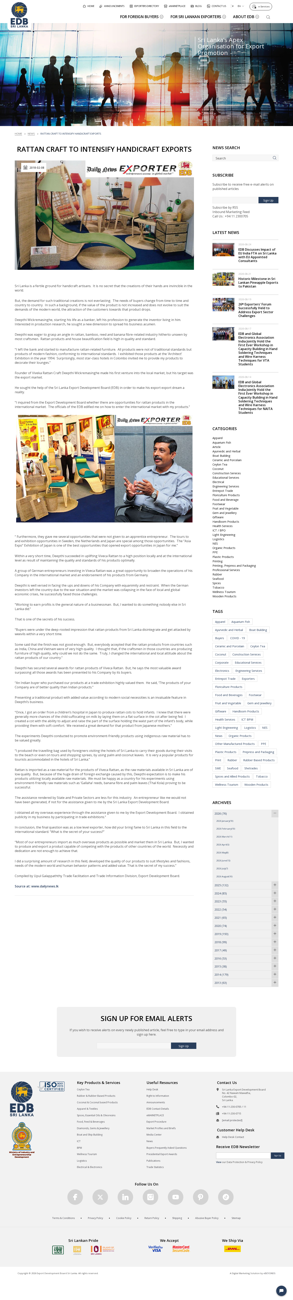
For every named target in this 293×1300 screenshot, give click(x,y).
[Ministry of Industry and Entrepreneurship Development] (21, 1139)
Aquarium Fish (221, 442)
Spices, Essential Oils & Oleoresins (96, 1115)
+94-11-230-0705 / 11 (234, 1106)
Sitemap (236, 1218)
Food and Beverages (229, 695)
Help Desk (152, 1089)
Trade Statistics (155, 1167)
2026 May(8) (222, 852)
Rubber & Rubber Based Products (96, 1096)
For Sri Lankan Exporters (195, 16)
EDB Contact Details (157, 1108)
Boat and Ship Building (89, 1134)
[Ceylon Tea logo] (58, 1250)
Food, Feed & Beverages (91, 1121)
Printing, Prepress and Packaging (234, 565)
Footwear (218, 504)
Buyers (219, 638)
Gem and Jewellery (224, 513)
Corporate (222, 662)
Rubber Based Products (259, 760)
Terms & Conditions (63, 1218)
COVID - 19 (237, 638)
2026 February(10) (225, 828)
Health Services (222, 526)
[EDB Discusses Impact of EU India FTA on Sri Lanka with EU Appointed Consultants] (223, 249)
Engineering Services (225, 486)
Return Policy (152, 1218)
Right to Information (157, 1096)
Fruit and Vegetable (225, 508)
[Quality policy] (50, 1086)
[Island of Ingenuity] (102, 1250)
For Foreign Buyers (139, 16)
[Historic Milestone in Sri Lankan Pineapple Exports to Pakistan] (223, 278)
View (218, 1162)
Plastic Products (223, 557)
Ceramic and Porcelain (227, 460)
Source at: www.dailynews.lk (37, 886)
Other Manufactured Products (235, 744)
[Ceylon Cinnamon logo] (77, 1250)
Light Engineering (223, 535)
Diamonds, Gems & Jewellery (93, 1128)
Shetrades (251, 768)
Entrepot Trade (222, 491)
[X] (100, 1197)
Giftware (218, 517)
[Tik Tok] (226, 1197)
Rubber (217, 574)
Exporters (248, 679)
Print (218, 760)
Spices (216, 583)
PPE (215, 552)
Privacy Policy (95, 1218)
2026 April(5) (222, 844)
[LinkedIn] (125, 1197)
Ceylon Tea (219, 464)
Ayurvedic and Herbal (226, 451)
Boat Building (221, 456)
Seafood (218, 579)
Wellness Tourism (224, 592)
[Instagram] (150, 1197)
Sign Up (268, 200)
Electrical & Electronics (89, 1167)
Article (216, 447)
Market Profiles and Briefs (161, 1128)
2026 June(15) (223, 860)
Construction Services (226, 473)
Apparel (217, 438)
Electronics (222, 671)
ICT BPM (247, 719)
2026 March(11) (224, 836)
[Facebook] (75, 1197)
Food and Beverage (225, 500)
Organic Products (223, 548)
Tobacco (218, 587)
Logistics (218, 539)
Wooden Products (224, 596)
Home (18, 133)
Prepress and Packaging (258, 752)
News (31, 133)
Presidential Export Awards (161, 1154)
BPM (79, 1147)
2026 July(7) (222, 868)
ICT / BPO (219, 530)
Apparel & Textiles (87, 1108)
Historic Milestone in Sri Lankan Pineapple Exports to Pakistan (258, 283)
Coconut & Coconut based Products (97, 1102)
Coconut (218, 469)
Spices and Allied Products (232, 776)
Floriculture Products (226, 495)
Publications (153, 1160)
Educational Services (225, 477)
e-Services (263, 6)
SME (218, 768)
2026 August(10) (224, 876)
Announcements (155, 1102)
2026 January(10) (224, 820)
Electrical (218, 482)
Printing (217, 561)
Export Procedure (156, 1121)
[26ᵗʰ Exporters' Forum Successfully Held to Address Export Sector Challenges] (223, 304)
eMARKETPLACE (155, 1115)
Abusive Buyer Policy (206, 1218)
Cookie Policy (123, 1218)
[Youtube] (175, 1197)
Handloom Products (225, 521)
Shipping (177, 1218)
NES (215, 543)
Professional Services (226, 570)
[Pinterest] (200, 1197)
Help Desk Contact (233, 1137)
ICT (79, 1141)
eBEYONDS (269, 1273)
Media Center (154, 1134)
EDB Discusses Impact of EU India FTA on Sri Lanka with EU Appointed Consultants (257, 255)
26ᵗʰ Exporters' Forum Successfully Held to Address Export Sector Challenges (255, 310)
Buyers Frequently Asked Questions (166, 1147)
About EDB (243, 16)
